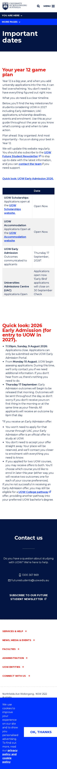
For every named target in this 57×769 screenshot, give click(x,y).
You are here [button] (10, 15)
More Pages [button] (10, 21)
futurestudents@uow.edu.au (30, 580)
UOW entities (11, 667)
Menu (47, 6)
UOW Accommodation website (15, 236)
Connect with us (14, 675)
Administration (13, 658)
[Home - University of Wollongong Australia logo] (14, 6)
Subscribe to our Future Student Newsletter (29, 597)
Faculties (9, 649)
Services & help (12, 631)
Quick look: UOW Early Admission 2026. (28, 178)
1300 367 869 (30, 574)
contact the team (30, 163)
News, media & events (16, 640)
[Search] (38, 6)
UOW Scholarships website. (12, 209)
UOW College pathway (33, 492)
